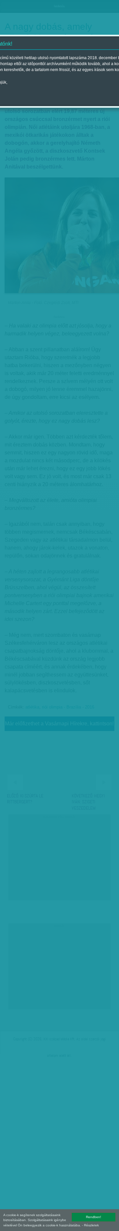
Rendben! (93, 1217)
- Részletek (90, 1225)
